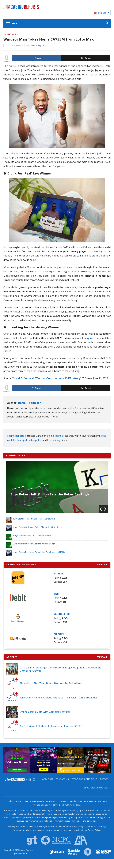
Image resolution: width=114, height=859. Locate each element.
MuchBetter (62, 614)
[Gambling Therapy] (101, 851)
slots (103, 435)
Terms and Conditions (84, 779)
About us (47, 779)
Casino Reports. (26, 850)
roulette (11, 440)
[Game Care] (57, 851)
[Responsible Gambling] (86, 851)
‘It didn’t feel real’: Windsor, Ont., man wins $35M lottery (46, 378)
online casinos (55, 435)
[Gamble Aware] (72, 851)
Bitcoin (59, 634)
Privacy (104, 779)
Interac (59, 573)
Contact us (62, 779)
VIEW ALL (102, 564)
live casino (53, 440)
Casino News (10, 34)
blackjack (22, 440)
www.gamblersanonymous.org (68, 820)
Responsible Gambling (95, 787)
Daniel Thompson (37, 45)
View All (102, 657)
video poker (35, 440)
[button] (101, 509)
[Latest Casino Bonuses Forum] (70, 759)
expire (89, 338)
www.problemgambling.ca (40, 820)
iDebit (57, 593)
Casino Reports (15, 435)
